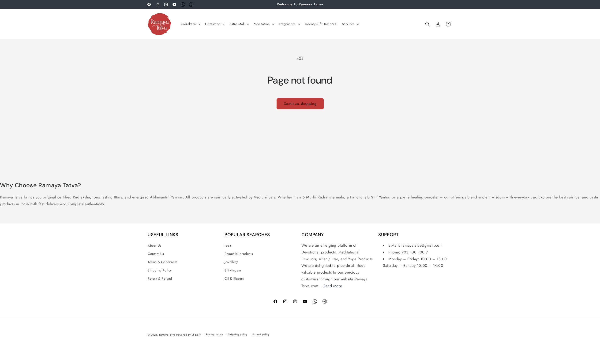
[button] (190, 24)
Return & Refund (160, 278)
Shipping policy (238, 334)
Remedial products (239, 253)
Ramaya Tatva (167, 335)
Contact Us (156, 253)
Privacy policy (214, 334)
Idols (228, 245)
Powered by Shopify (188, 335)
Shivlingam (233, 270)
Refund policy (261, 334)
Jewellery (231, 262)
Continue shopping (300, 103)
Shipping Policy (160, 270)
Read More (332, 286)
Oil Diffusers (234, 278)
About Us (154, 245)
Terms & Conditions (163, 262)
